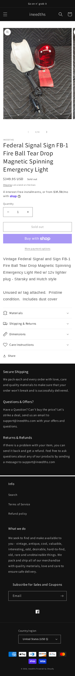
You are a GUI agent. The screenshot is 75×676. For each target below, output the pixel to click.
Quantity (8, 204)
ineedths (32, 669)
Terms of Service (19, 504)
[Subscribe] (61, 596)
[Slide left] (28, 132)
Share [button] (12, 356)
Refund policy (17, 513)
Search (13, 495)
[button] (5, 14)
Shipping (7, 185)
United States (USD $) (35, 639)
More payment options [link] (37, 248)
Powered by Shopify (45, 669)
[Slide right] (46, 132)
